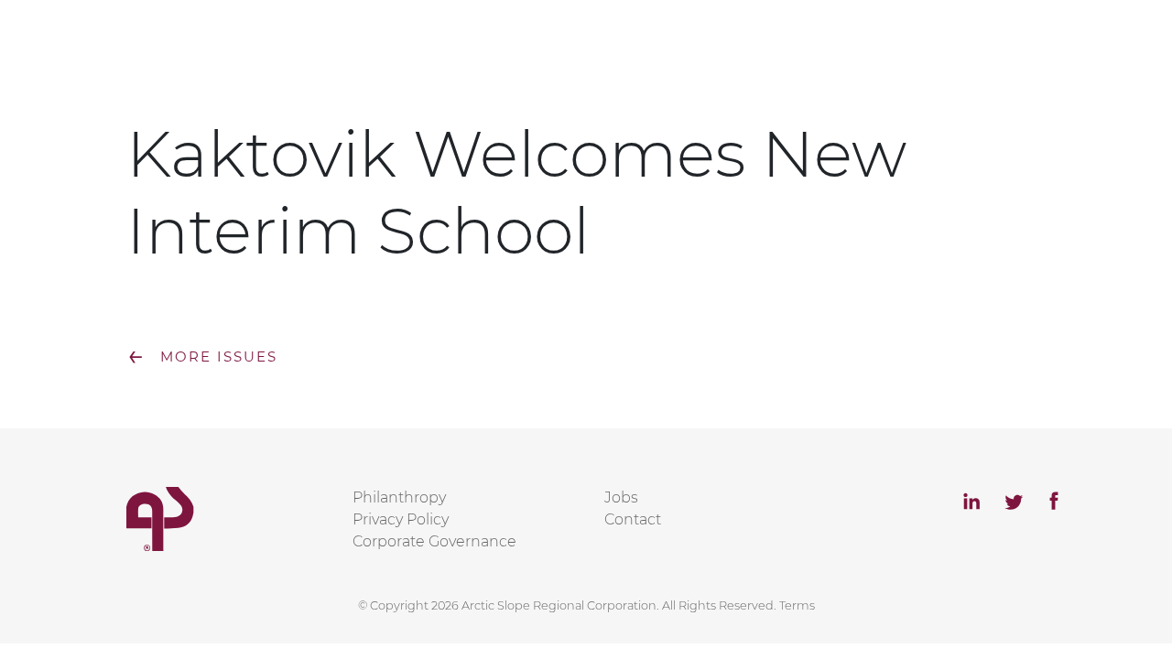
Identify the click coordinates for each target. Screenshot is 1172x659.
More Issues (201, 356)
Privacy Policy (401, 519)
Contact (1072, 57)
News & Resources (936, 57)
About (563, 57)
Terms (797, 605)
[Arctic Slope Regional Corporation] (126, 44)
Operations (666, 57)
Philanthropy (399, 497)
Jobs (621, 497)
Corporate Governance (434, 541)
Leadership (787, 57)
